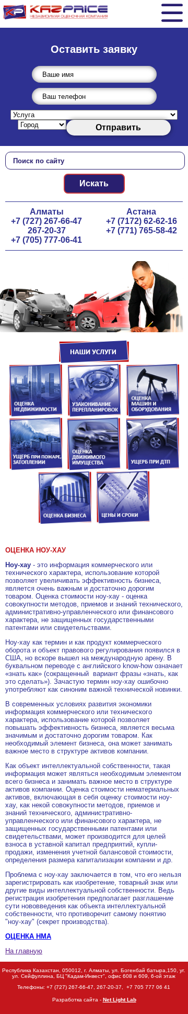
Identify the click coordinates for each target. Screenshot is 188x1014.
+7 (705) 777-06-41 (46, 239)
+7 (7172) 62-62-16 (141, 221)
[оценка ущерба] (94, 296)
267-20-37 (47, 230)
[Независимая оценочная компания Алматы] (55, 9)
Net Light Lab (119, 999)
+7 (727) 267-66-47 (46, 221)
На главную (23, 951)
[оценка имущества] (94, 468)
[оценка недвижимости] (35, 415)
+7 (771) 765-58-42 (141, 230)
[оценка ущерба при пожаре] (35, 468)
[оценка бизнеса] (64, 521)
